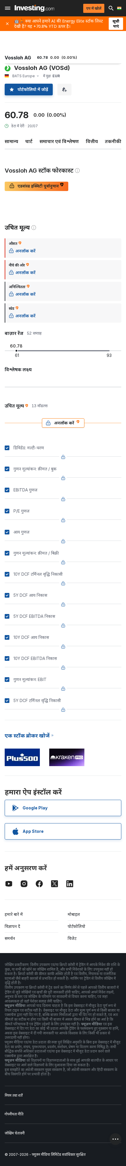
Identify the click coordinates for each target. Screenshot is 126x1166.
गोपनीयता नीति (14, 1114)
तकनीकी (113, 141)
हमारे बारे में (14, 914)
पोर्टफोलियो (76, 926)
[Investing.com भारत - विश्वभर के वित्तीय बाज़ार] (34, 8)
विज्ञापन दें (12, 926)
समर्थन (10, 938)
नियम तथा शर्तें (14, 1095)
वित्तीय (92, 141)
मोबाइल (74, 914)
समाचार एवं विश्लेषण (59, 141)
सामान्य (11, 141)
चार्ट (29, 141)
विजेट (72, 938)
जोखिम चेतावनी (15, 1133)
